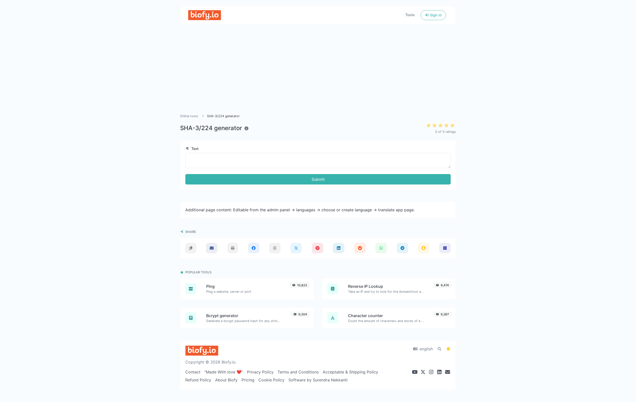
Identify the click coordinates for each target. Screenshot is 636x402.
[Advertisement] (318, 75)
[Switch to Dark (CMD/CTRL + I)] (448, 349)
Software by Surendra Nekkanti (318, 379)
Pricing (247, 379)
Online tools (189, 116)
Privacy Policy (260, 371)
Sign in (435, 15)
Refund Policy (198, 379)
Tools (410, 15)
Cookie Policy (271, 379)
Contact (192, 371)
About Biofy (226, 379)
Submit (318, 179)
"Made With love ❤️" (223, 371)
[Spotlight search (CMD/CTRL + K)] (439, 349)
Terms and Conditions (298, 371)
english (425, 348)
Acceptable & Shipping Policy (350, 371)
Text (194, 148)
